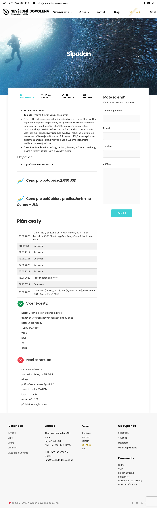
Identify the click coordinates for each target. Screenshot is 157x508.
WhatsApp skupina (127, 447)
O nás (82, 12)
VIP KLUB (134, 12)
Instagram (123, 442)
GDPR (121, 465)
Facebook (123, 432)
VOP (120, 469)
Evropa (12, 432)
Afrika (11, 442)
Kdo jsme (86, 433)
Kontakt (102, 12)
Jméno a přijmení (112, 110)
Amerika (12, 447)
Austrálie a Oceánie (18, 452)
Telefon (107, 146)
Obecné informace (127, 484)
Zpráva (107, 164)
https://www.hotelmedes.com (38, 164)
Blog (117, 12)
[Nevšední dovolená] (26, 12)
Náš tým (86, 437)
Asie (10, 437)
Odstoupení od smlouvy (130, 480)
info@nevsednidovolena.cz (52, 3)
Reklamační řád (126, 473)
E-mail (106, 128)
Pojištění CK (124, 476)
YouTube (122, 437)
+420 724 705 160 (17, 3)
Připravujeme (61, 12)
